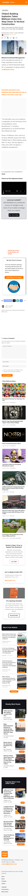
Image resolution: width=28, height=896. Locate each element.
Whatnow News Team (6, 641)
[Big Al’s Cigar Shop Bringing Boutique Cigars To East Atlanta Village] (14, 413)
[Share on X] (7, 38)
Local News (21, 644)
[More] (16, 38)
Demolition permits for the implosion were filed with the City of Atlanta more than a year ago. (14, 92)
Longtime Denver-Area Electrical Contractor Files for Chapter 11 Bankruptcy (9, 810)
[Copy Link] (10, 38)
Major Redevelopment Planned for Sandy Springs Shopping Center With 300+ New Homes (9, 729)
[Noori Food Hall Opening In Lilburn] (14, 435)
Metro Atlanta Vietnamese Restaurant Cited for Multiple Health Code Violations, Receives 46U (9, 680)
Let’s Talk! (14, 561)
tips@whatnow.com (10, 580)
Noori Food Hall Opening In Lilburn (11, 443)
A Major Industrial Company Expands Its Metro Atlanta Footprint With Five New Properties (13, 488)
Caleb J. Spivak (12, 34)
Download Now (14, 615)
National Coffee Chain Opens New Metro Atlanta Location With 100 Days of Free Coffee (13, 512)
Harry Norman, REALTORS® (15, 538)
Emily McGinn (12, 402)
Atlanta (22, 720)
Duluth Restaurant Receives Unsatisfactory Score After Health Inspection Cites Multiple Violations (9, 664)
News (22, 802)
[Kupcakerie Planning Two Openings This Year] (14, 390)
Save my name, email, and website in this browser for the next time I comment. (13, 370)
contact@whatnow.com (9, 864)
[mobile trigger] (26, 2)
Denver (22, 830)
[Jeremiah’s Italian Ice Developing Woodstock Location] (14, 456)
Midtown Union (9, 69)
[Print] (13, 38)
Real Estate (5, 10)
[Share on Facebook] (5, 38)
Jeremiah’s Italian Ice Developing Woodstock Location (11, 465)
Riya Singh (12, 491)
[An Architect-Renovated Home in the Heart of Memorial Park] (14, 526)
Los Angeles (21, 844)
